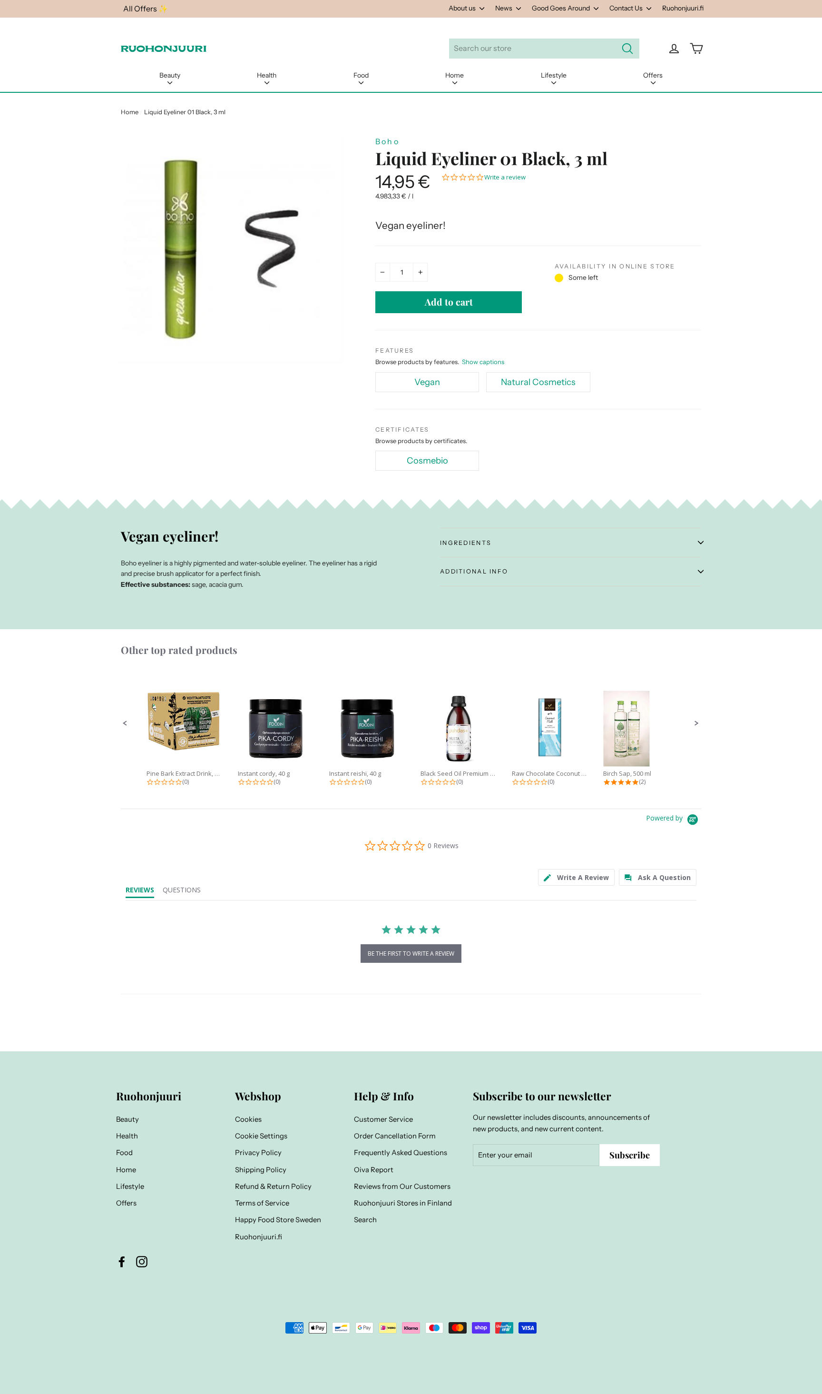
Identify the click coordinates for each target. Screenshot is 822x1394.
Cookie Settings (261, 1136)
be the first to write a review (411, 953)
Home (454, 75)
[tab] (576, 877)
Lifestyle (554, 75)
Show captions (483, 362)
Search (365, 1220)
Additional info (474, 571)
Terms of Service (262, 1203)
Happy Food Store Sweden (278, 1220)
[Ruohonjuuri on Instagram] (141, 1261)
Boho (387, 141)
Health (266, 75)
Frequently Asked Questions (400, 1152)
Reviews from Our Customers (402, 1186)
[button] (125, 723)
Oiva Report (373, 1170)
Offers (653, 75)
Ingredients (465, 542)
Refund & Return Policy (273, 1186)
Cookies (248, 1119)
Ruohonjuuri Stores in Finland (403, 1203)
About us (463, 8)
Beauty (169, 75)
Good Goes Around (561, 8)
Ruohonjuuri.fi (683, 8)
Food (361, 75)
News (504, 8)
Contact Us (626, 8)
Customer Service (383, 1119)
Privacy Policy (258, 1152)
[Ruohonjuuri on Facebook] (121, 1261)
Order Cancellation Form (395, 1136)
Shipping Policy (260, 1170)
